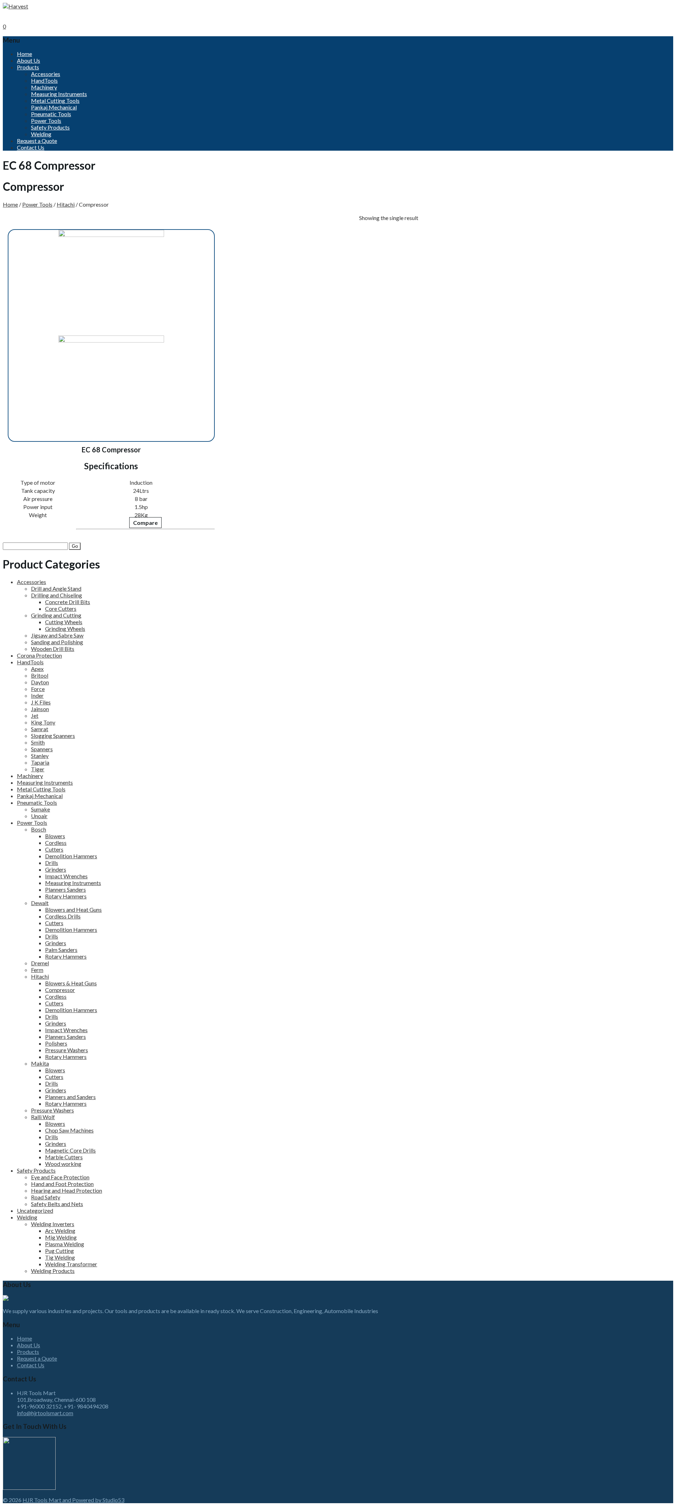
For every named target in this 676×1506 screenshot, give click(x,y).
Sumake (40, 809)
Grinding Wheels (65, 628)
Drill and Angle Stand (56, 588)
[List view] (433, 213)
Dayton (40, 682)
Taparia (40, 762)
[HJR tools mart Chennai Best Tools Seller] (15, 6)
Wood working (63, 1163)
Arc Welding (60, 1230)
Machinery (44, 87)
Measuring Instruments (59, 93)
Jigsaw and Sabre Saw (57, 635)
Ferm (37, 969)
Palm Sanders (61, 949)
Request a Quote (37, 140)
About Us (28, 60)
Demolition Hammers (71, 856)
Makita (40, 1063)
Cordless (56, 842)
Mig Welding (61, 1237)
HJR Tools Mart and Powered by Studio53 (73, 1499)
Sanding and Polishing (57, 642)
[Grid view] (422, 213)
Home (24, 53)
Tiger (37, 769)
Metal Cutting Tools (55, 100)
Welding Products (53, 1270)
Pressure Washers (66, 1050)
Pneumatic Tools (51, 114)
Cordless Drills (63, 916)
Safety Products (50, 127)
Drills (51, 862)
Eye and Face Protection (60, 1177)
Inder (37, 695)
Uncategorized (35, 1210)
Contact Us (30, 147)
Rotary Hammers (66, 896)
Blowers (55, 836)
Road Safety (45, 1197)
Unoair (39, 815)
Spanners (42, 749)
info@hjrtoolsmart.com (45, 1413)
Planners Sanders (65, 889)
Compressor (60, 989)
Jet (34, 715)
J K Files (41, 702)
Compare (145, 522)
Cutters (54, 849)
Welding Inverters (52, 1224)
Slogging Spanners (53, 735)
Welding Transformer (71, 1264)
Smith (38, 742)
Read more (42, 526)
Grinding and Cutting (56, 615)
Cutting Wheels (63, 622)
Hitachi (66, 204)
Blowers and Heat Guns (73, 909)
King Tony (43, 722)
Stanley (40, 755)
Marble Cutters (64, 1157)
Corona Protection (39, 655)
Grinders (55, 869)
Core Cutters (60, 608)
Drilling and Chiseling (56, 595)
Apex (37, 668)
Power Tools (46, 120)
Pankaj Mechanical (54, 107)
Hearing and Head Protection (66, 1190)
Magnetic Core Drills (70, 1150)
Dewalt (40, 902)
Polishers (56, 1043)
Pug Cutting (59, 1250)
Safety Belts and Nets (57, 1203)
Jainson (40, 708)
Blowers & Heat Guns (71, 983)
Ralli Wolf (43, 1116)
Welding (41, 134)
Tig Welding (60, 1257)
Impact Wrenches (66, 876)
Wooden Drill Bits (52, 648)
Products (28, 67)
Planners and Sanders (70, 1096)
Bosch (38, 829)
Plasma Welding (64, 1244)
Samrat (39, 729)
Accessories (45, 73)
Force (38, 688)
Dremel (40, 963)
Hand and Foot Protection (62, 1183)
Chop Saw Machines (69, 1130)
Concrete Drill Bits (67, 601)
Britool (39, 675)
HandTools (44, 80)
